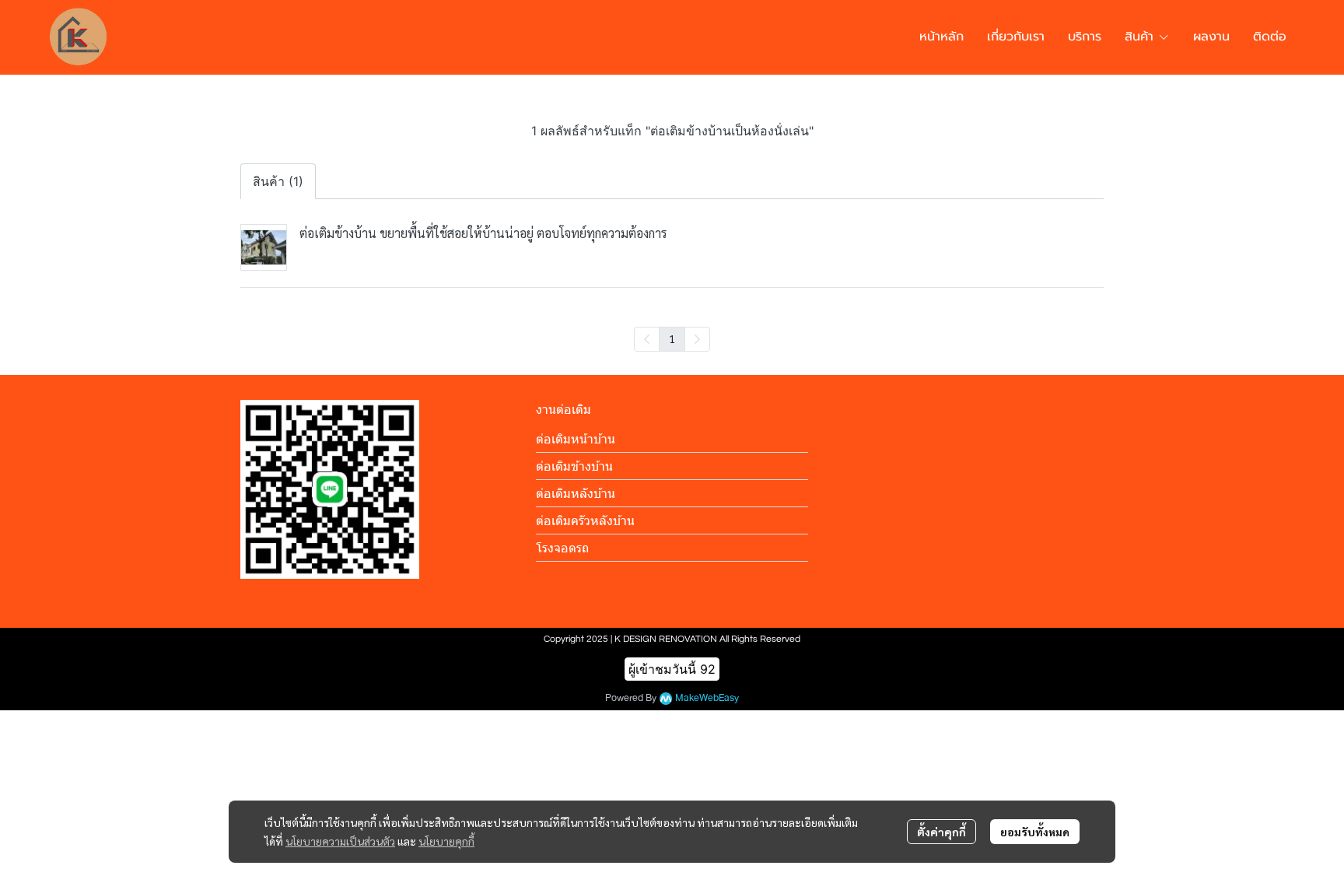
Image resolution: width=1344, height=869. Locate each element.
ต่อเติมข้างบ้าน (574, 466)
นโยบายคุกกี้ (446, 841)
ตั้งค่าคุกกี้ (941, 832)
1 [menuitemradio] (672, 338)
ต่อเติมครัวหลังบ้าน (585, 520)
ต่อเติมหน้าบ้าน (575, 439)
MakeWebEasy (707, 698)
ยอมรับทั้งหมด (1034, 832)
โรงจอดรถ (562, 547)
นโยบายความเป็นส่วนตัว (340, 841)
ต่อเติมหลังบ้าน (575, 493)
